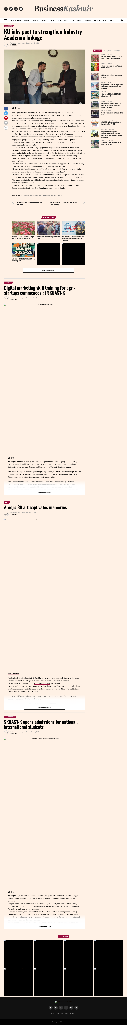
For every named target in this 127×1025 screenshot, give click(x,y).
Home (52, 1013)
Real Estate (97, 20)
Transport (87, 20)
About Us (60, 1013)
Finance (44, 20)
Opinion (52, 20)
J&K (41, 195)
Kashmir (47, 195)
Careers (112, 20)
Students (58, 195)
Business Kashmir (69, 1022)
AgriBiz (78, 20)
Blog (66, 1013)
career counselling (31, 195)
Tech (72, 20)
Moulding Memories (42, 683)
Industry (35, 20)
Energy (66, 20)
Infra (59, 20)
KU (52, 195)
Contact (73, 1013)
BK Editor (15, 45)
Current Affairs (16, 20)
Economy (27, 20)
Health (105, 20)
